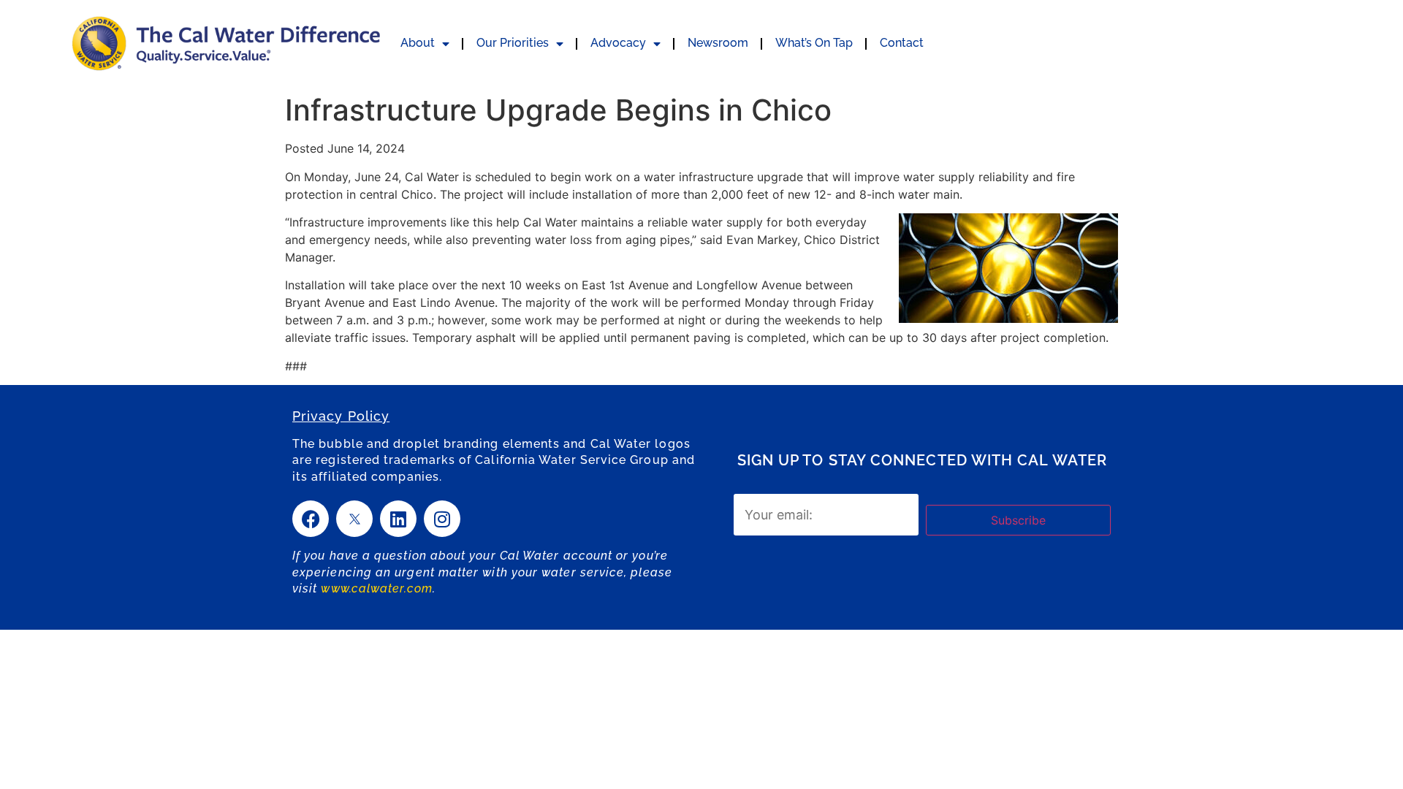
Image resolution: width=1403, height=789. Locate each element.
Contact (902, 43)
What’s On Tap (814, 43)
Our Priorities (512, 43)
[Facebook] (310, 518)
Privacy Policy (340, 416)
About (417, 43)
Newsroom (718, 43)
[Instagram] (442, 518)
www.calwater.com (376, 588)
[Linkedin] (398, 518)
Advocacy (618, 43)
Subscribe (1018, 520)
